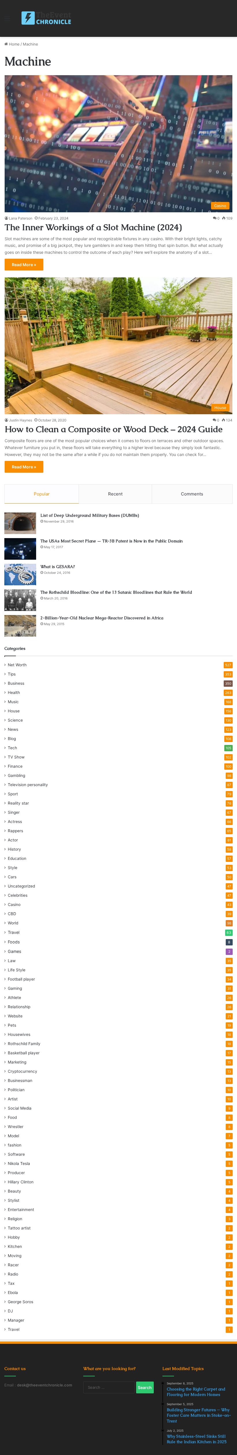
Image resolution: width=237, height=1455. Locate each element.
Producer (16, 1172)
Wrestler (15, 1126)
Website (15, 1016)
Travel (13, 932)
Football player (21, 979)
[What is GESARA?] (20, 574)
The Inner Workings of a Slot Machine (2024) (93, 227)
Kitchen (15, 1246)
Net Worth (17, 665)
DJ (10, 1311)
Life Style (16, 970)
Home (14, 44)
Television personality (28, 784)
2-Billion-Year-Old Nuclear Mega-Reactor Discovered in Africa (101, 617)
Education (17, 858)
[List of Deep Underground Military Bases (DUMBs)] (20, 523)
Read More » (24, 264)
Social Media (20, 1108)
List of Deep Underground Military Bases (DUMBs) (89, 515)
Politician (16, 1089)
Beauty (14, 1191)
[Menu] (7, 20)
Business (16, 683)
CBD (12, 913)
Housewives (19, 1034)
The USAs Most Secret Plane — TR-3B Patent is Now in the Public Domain (111, 541)
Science (15, 720)
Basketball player (24, 1053)
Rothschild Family (24, 1043)
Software (16, 1154)
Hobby (14, 1237)
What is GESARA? (57, 566)
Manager (16, 1320)
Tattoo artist (19, 1228)
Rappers (15, 830)
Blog (12, 738)
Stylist (13, 1200)
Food (12, 1117)
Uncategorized (21, 886)
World (13, 923)
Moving (14, 1255)
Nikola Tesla (19, 1163)
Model (13, 1136)
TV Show (16, 757)
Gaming (15, 988)
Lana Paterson (20, 218)
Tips (12, 674)
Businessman (20, 1080)
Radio (13, 1274)
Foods (14, 941)
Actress (15, 821)
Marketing (17, 1062)
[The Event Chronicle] (47, 18)
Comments (192, 494)
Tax (11, 1283)
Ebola (13, 1292)
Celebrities (17, 895)
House (14, 711)
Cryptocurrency (22, 1071)
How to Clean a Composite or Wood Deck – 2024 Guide (114, 429)
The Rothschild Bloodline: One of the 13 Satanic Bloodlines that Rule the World (116, 592)
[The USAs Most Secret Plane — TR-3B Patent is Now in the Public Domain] (20, 549)
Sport (13, 794)
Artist (13, 1099)
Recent (115, 494)
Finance (15, 766)
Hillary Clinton (21, 1182)
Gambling (16, 775)
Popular (42, 494)
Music (13, 701)
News (13, 729)
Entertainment (21, 1209)
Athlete (14, 997)
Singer (14, 812)
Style (12, 867)
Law (12, 960)
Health (14, 692)
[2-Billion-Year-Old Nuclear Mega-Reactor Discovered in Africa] (20, 626)
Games (14, 951)
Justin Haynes (20, 420)
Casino (14, 904)
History (14, 849)
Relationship (19, 1006)
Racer (13, 1265)
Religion (15, 1218)
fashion (14, 1145)
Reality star (18, 803)
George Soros (20, 1301)
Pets (12, 1025)
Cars (12, 877)
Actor (13, 840)
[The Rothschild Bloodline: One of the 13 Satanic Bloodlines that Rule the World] (20, 600)
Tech (12, 748)
